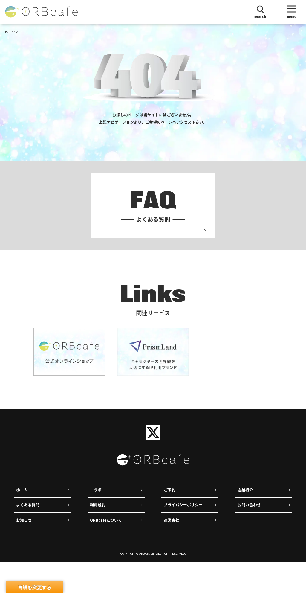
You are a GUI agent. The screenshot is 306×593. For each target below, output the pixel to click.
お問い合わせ (249, 504)
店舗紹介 (245, 490)
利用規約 (97, 504)
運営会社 (171, 520)
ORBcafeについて (106, 520)
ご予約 (169, 490)
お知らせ (24, 520)
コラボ (96, 490)
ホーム (22, 490)
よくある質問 (27, 504)
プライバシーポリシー (183, 504)
